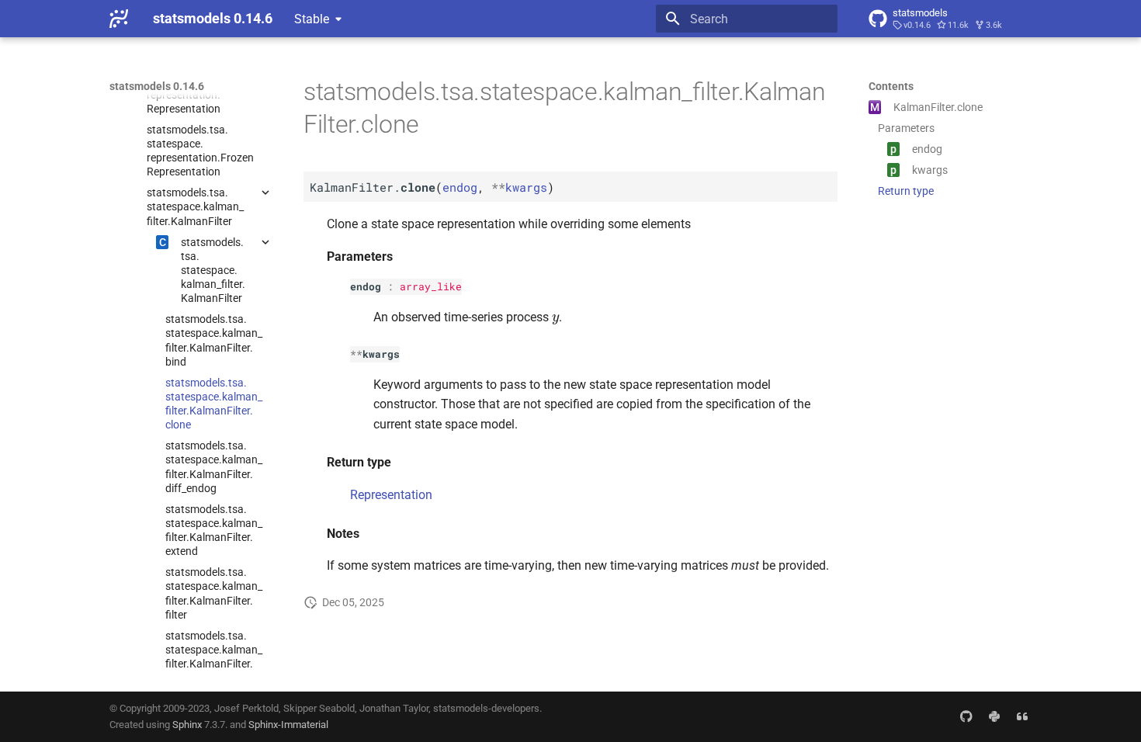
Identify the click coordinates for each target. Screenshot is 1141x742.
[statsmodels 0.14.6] (118, 18)
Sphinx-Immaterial (288, 724)
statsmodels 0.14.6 (156, 86)
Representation (391, 494)
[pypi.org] (994, 716)
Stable (311, 19)
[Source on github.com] (966, 716)
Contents (891, 86)
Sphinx (187, 724)
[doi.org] (1022, 716)
